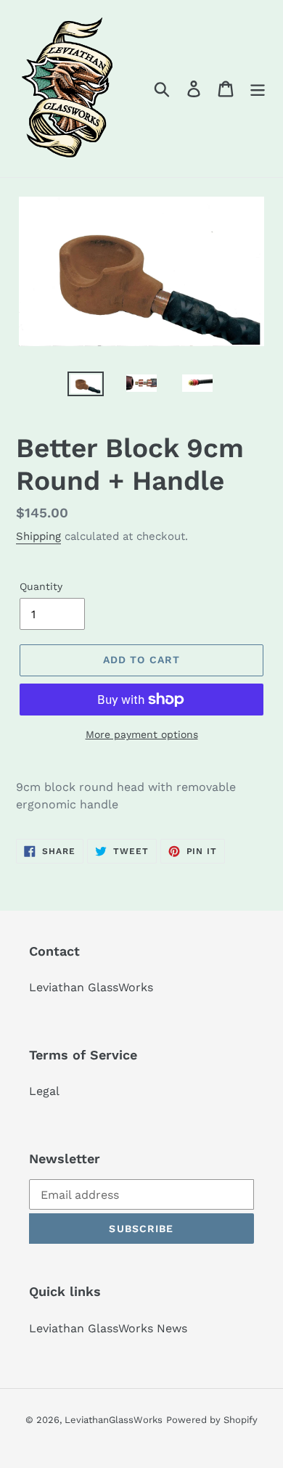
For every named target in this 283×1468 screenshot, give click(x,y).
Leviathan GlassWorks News (108, 1328)
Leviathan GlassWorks (91, 987)
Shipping (38, 536)
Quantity (41, 586)
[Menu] (258, 89)
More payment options (142, 734)
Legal (44, 1091)
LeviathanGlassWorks (114, 1419)
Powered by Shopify (212, 1419)
